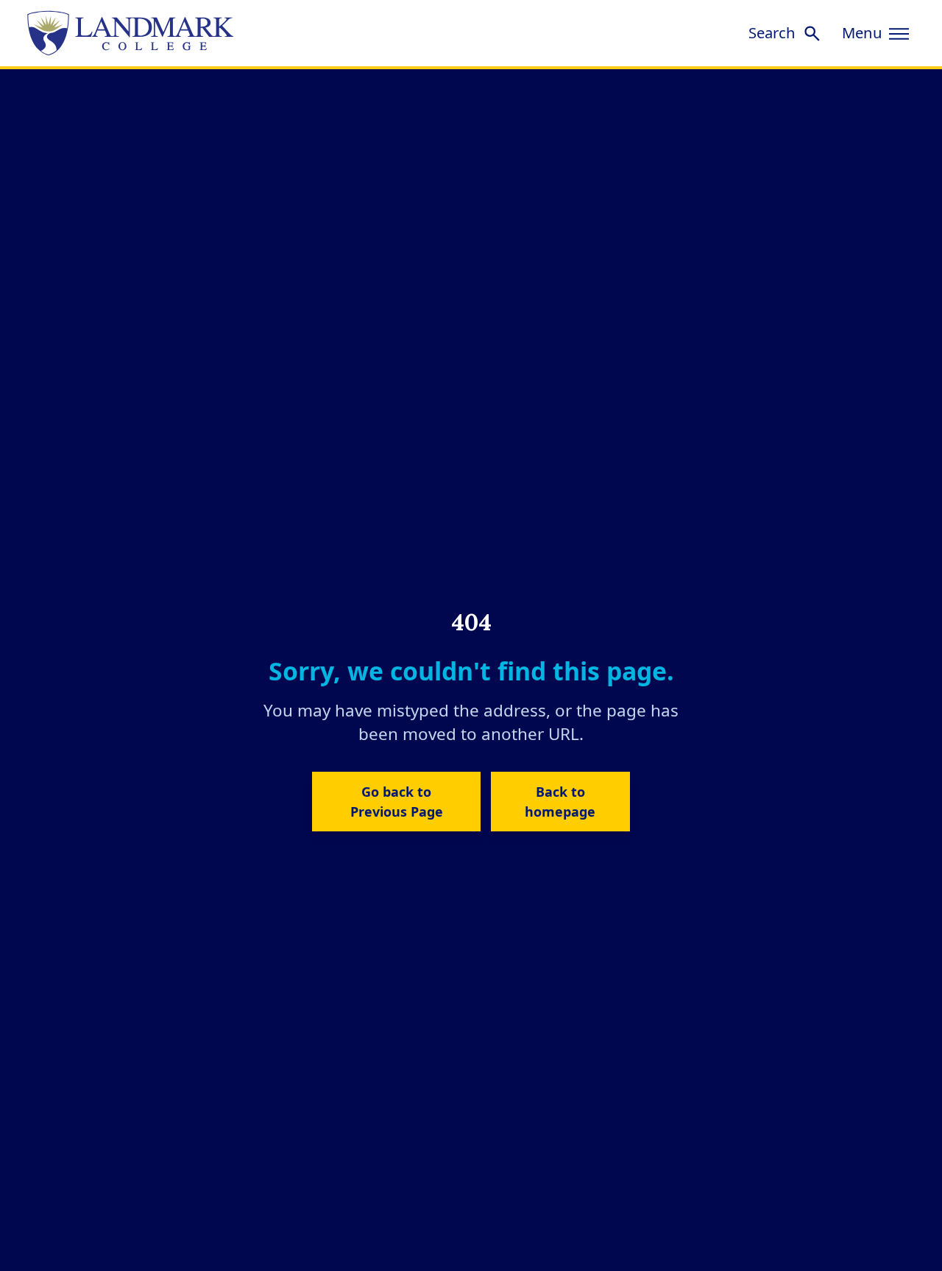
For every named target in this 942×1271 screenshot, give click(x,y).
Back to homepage (560, 801)
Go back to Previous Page (396, 801)
